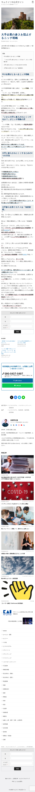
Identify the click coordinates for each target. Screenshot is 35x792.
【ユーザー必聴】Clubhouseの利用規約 (12, 603)
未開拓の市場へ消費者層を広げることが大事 (13, 553)
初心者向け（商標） (8, 673)
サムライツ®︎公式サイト (12, 1)
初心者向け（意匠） (8, 677)
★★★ (5, 630)
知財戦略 (26, 410)
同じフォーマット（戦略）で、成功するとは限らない (15, 528)
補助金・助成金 (7, 735)
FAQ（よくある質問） (17, 781)
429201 (25, 254)
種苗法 (5, 716)
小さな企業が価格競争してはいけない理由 (25, 341)
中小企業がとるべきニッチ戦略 (12, 56)
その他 (5, 642)
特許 (4, 704)
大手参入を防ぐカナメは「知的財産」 (14, 68)
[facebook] (16, 425)
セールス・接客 (7, 634)
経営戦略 (11, 412)
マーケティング (7, 658)
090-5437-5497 (14, 373)
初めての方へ (8, 778)
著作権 (5, 732)
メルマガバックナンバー (24, 405)
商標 (4, 685)
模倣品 (5, 697)
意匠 (4, 693)
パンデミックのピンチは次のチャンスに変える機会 (14, 504)
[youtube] (21, 425)
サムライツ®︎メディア (11, 746)
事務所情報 (6, 669)
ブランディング (7, 654)
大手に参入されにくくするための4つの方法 (15, 65)
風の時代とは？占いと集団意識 (9, 578)
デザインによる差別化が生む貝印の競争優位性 (23, 613)
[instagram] (19, 425)
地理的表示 (6, 689)
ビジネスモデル (14, 41)
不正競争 (5, 665)
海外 (4, 700)
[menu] (32, 2)
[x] (13, 425)
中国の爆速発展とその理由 (15, 621)
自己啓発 (5, 728)
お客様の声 (15, 778)
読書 (4, 739)
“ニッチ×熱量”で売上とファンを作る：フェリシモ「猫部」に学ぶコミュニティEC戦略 (8, 351)
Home (2, 746)
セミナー (5, 638)
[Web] (11, 425)
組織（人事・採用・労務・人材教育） (13, 720)
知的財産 (11, 407)
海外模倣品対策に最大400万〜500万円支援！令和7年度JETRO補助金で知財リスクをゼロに (16, 478)
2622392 (6, 230)
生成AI (5, 708)
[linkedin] (24, 425)
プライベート (6, 650)
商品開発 (5, 681)
